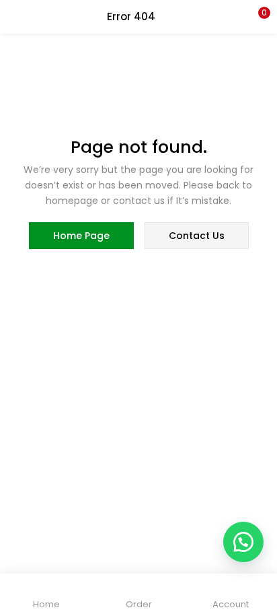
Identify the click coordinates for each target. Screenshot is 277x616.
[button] (257, 17)
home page (81, 235)
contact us (197, 235)
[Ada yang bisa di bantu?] (243, 542)
